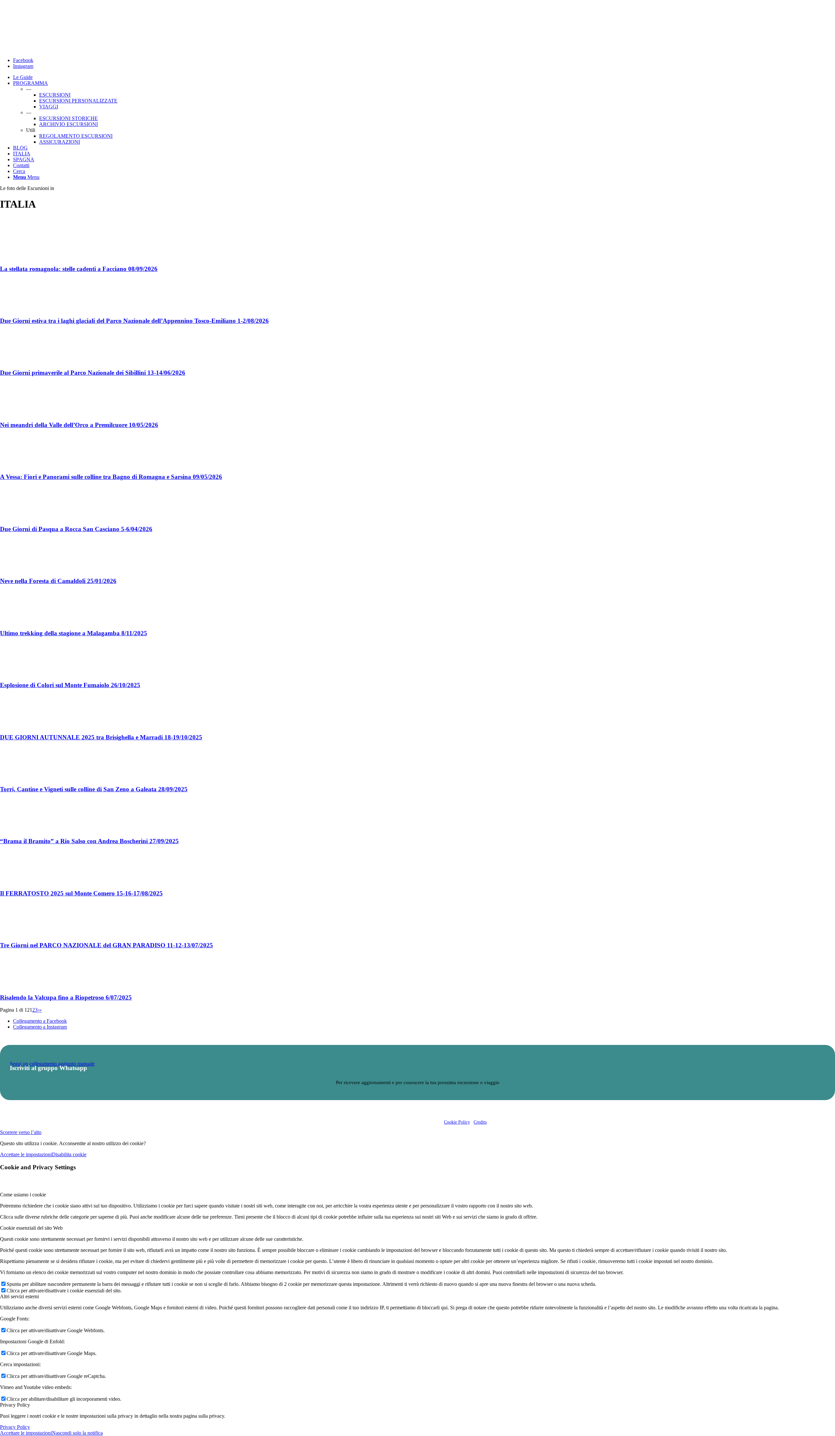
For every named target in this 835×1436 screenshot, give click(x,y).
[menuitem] (424, 77)
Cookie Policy (457, 1122)
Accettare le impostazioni (26, 1154)
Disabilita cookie (69, 1154)
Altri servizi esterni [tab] (19, 1296)
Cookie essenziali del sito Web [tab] (31, 1228)
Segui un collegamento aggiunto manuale (52, 1063)
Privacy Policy (15, 1427)
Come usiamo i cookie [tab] (23, 1194)
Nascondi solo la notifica (77, 1433)
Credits (480, 1122)
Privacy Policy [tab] (15, 1405)
